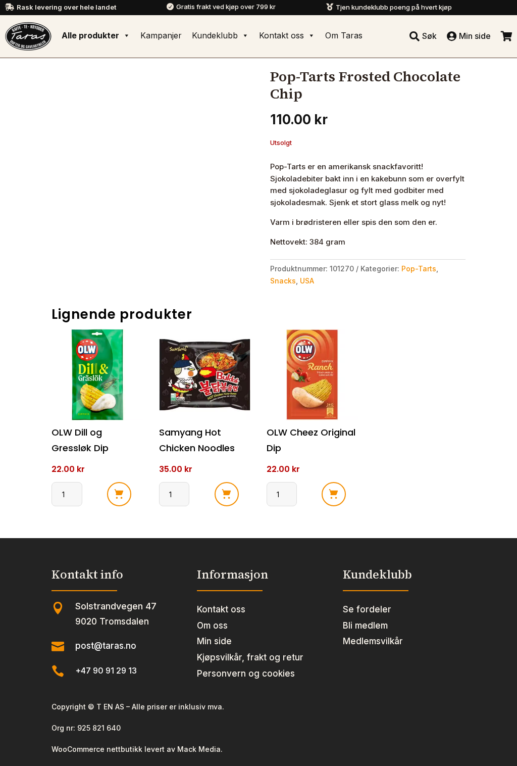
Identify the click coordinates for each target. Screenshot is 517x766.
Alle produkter (90, 35)
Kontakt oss (281, 35)
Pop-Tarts (418, 268)
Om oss (212, 625)
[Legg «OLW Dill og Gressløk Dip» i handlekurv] (119, 494)
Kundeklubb (215, 35)
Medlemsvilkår (373, 641)
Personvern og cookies (246, 673)
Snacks (283, 280)
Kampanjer (161, 35)
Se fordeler (367, 609)
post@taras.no (105, 646)
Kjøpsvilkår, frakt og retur (250, 657)
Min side (214, 641)
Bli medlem (365, 625)
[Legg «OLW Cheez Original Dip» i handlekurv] (334, 494)
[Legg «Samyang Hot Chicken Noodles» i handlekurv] (227, 494)
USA (307, 280)
